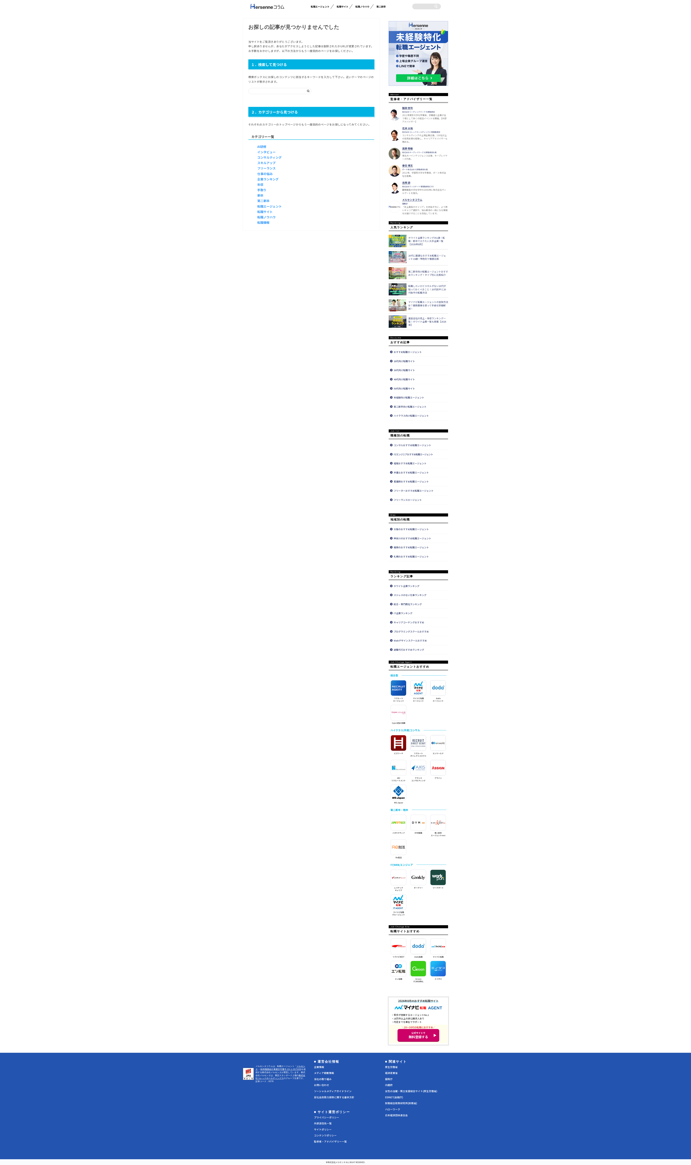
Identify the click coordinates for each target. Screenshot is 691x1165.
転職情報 (263, 222)
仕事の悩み (265, 174)
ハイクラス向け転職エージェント (411, 415)
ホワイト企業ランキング (406, 586)
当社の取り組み (323, 1079)
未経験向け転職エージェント (409, 397)
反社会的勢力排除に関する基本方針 (334, 1097)
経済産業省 (391, 1073)
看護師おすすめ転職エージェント (411, 481)
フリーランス (266, 168)
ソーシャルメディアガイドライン (333, 1091)
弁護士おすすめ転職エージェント (411, 472)
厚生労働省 (391, 1067)
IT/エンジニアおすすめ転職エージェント (413, 454)
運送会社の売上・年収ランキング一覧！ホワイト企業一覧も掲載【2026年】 (427, 322)
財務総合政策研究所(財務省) (401, 1103)
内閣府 (389, 1085)
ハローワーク (392, 1109)
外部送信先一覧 (323, 1123)
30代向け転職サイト (404, 370)
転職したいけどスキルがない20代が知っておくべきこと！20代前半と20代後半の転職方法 (427, 289)
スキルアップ (266, 163)
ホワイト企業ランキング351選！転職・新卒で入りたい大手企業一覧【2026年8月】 (426, 241)
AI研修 (261, 146)
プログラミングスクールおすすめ (411, 631)
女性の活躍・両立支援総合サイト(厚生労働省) (411, 1091)
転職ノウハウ (362, 6)
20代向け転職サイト (404, 361)
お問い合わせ (321, 1085)
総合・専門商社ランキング (408, 604)
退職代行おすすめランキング (409, 649)
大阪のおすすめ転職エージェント (411, 529)
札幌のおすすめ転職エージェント (411, 556)
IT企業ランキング (403, 613)
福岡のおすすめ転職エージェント (411, 547)
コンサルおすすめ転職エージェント (412, 445)
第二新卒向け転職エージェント (410, 406)
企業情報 (319, 1067)
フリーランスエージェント (408, 500)
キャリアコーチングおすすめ (409, 622)
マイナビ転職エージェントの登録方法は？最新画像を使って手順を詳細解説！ (428, 305)
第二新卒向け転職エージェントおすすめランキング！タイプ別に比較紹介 (428, 273)
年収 (260, 184)
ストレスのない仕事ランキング (410, 595)
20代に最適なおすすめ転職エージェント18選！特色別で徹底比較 (427, 257)
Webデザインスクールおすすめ (410, 640)
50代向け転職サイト (404, 388)
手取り (262, 190)
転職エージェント (320, 6)
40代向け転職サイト (404, 379)
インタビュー (266, 152)
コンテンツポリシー (325, 1135)
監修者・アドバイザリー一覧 (330, 1141)
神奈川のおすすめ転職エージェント (412, 538)
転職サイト (342, 6)
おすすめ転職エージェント (408, 352)
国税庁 (389, 1079)
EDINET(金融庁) (394, 1097)
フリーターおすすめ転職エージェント (413, 490)
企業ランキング (268, 179)
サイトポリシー (323, 1129)
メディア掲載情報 (324, 1073)
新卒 (260, 195)
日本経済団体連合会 (396, 1115)
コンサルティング (269, 157)
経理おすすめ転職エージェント (410, 463)
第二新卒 (381, 6)
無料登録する (418, 1035)
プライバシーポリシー (326, 1117)
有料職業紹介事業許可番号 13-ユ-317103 (281, 1069)
